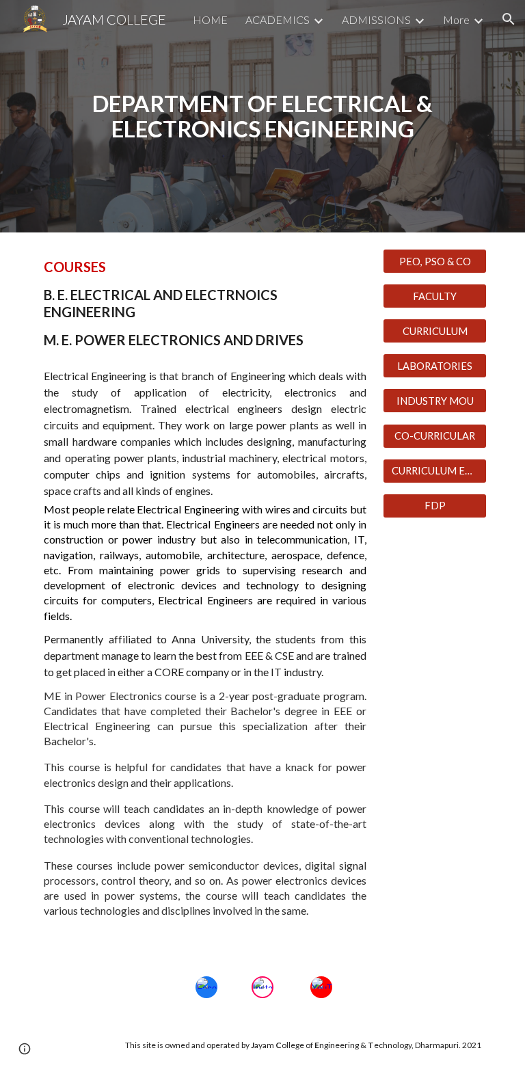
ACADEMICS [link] (277, 19)
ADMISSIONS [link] (376, 19)
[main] (262, 115)
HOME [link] (210, 19)
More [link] (456, 19)
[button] (508, 19)
